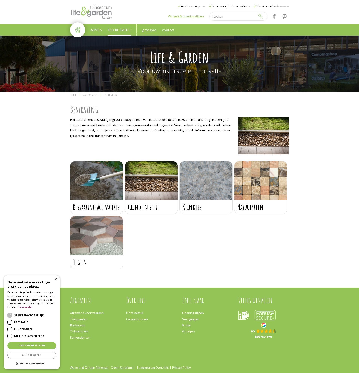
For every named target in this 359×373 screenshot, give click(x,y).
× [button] (55, 279)
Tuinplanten (79, 319)
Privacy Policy (181, 368)
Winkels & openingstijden (186, 16)
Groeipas (188, 331)
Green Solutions (122, 368)
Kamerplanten (80, 337)
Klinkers (192, 207)
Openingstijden (193, 313)
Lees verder (25, 307)
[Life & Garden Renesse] (91, 12)
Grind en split (143, 207)
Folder (186, 325)
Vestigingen (190, 319)
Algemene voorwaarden (87, 313)
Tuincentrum (79, 331)
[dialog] (32, 322)
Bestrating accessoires (96, 207)
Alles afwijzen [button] (32, 355)
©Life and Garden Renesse (89, 368)
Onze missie (134, 313)
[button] (31, 363)
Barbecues (77, 325)
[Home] (77, 29)
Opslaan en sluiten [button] (32, 345)
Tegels (79, 262)
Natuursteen (250, 207)
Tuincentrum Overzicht (152, 368)
